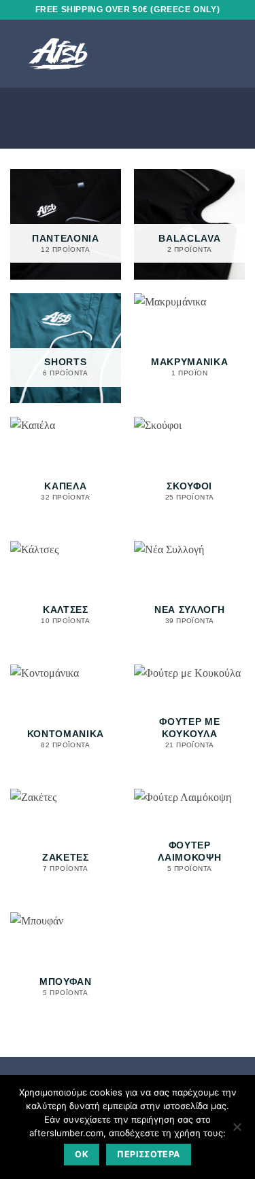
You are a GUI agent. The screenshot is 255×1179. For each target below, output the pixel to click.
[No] (236, 1131)
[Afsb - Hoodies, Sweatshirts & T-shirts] (94, 54)
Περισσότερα (148, 1154)
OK (81, 1154)
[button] (213, 53)
